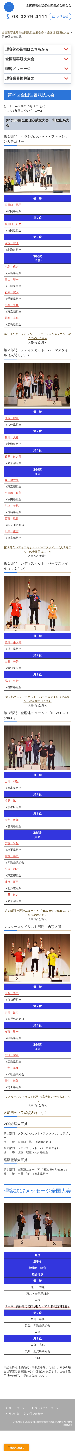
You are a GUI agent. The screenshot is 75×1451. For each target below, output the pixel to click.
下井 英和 (12, 1068)
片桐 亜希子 (13, 680)
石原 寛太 (12, 292)
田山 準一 (12, 279)
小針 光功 (12, 305)
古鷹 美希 (12, 661)
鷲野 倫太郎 (13, 642)
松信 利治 (12, 869)
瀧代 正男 (12, 881)
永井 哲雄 (12, 819)
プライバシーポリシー (48, 1408)
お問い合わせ (35, 1413)
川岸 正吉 (12, 531)
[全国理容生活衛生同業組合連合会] (48, 5)
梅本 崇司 (12, 856)
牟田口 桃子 (13, 204)
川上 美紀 (12, 505)
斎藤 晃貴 (12, 518)
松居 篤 (10, 800)
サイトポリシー (18, 1408)
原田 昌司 (12, 1012)
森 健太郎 (12, 480)
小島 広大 (12, 266)
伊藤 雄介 (12, 243)
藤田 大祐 (12, 437)
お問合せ (62, 16)
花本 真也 (12, 318)
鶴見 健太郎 (13, 456)
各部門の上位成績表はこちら (26, 1113)
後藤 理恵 (12, 418)
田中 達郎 (12, 1080)
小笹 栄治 (12, 1055)
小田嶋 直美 (13, 492)
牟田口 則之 (13, 224)
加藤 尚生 (12, 843)
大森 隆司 (12, 993)
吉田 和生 (12, 781)
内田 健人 (12, 894)
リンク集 (14, 1413)
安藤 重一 (12, 1031)
